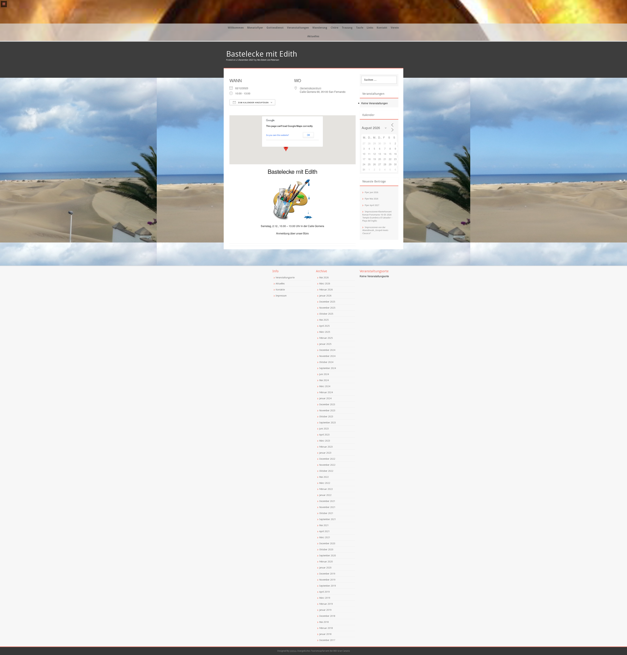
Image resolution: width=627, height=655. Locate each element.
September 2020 (327, 555)
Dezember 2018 (327, 616)
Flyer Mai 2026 (371, 198)
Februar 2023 (326, 446)
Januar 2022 (325, 495)
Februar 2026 (326, 289)
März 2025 (324, 332)
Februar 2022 (326, 489)
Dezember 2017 (327, 640)
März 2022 (324, 483)
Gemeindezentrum (310, 88)
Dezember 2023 (327, 404)
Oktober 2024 (326, 362)
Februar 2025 (326, 338)
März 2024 (324, 386)
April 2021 (324, 531)
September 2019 (327, 585)
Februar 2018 (326, 628)
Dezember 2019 (327, 573)
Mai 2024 (324, 380)
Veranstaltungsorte (285, 277)
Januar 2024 (325, 398)
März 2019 (324, 598)
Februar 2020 (326, 561)
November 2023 (327, 410)
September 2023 (327, 422)
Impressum (281, 295)
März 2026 (324, 283)
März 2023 (324, 440)
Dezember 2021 (327, 501)
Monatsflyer (255, 27)
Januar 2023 (325, 452)
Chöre (334, 27)
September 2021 (327, 519)
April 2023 (324, 434)
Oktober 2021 (326, 513)
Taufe (359, 27)
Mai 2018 (324, 622)
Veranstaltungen (298, 27)
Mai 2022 (324, 477)
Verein (395, 27)
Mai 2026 (324, 277)
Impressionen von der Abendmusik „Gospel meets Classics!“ (375, 230)
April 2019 (324, 591)
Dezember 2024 (327, 350)
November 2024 (327, 356)
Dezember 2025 (327, 301)
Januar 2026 (325, 295)
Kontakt (382, 27)
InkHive (293, 651)
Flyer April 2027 (372, 205)
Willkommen (236, 27)
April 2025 (324, 326)
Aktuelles (313, 36)
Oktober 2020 (326, 549)
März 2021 (324, 537)
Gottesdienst (275, 27)
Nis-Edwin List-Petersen (268, 60)
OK (308, 135)
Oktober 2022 (326, 471)
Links (370, 27)
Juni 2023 (324, 428)
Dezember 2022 (327, 459)
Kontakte (280, 289)
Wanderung (319, 27)
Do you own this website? (277, 135)
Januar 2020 (325, 567)
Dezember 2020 (327, 543)
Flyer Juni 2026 (371, 192)
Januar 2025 (325, 344)
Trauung (347, 27)
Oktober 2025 (326, 313)
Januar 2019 (325, 610)
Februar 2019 (326, 604)
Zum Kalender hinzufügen (253, 102)
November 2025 (327, 307)
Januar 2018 (325, 634)
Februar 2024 (326, 392)
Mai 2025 (324, 320)
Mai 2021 (324, 525)
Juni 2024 (324, 374)
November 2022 (327, 465)
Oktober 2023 (326, 416)
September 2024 (327, 368)
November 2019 (327, 579)
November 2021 (327, 507)
